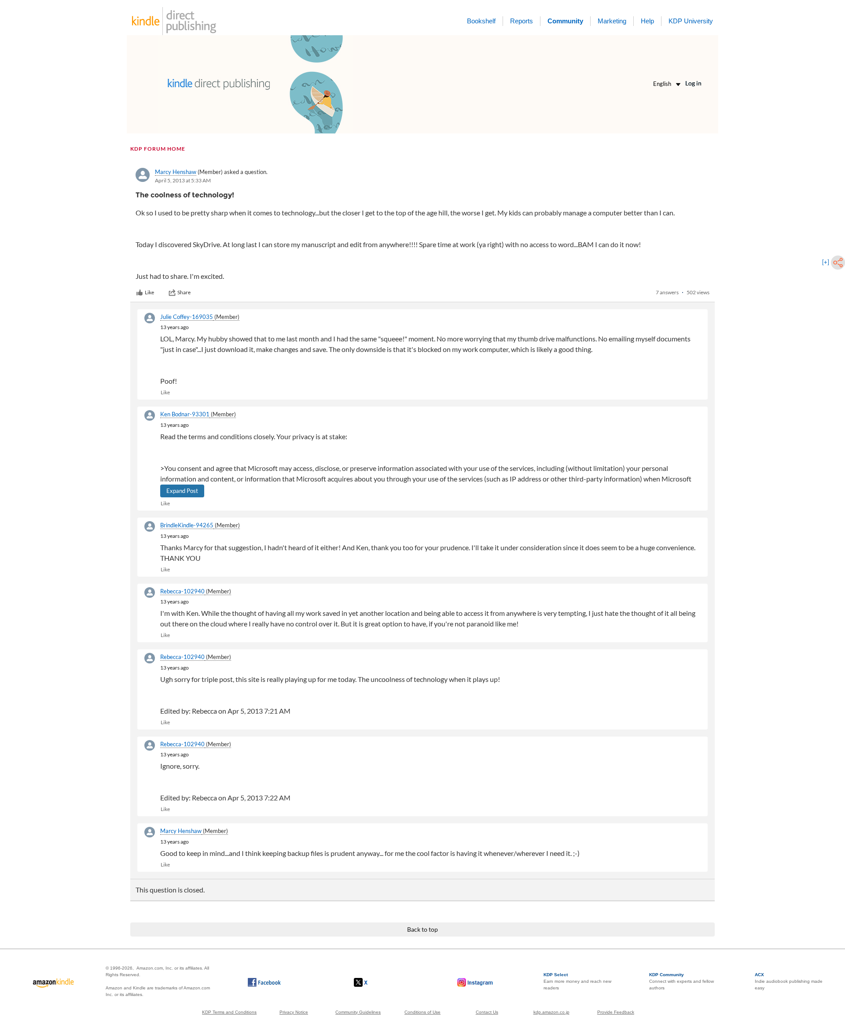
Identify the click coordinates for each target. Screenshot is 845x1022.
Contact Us (487, 1012)
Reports (521, 21)
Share (184, 292)
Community (565, 21)
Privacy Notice (293, 1012)
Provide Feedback (615, 1012)
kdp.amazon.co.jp (551, 1012)
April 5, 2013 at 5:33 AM (183, 180)
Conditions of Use (422, 1012)
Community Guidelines (358, 1012)
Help (647, 21)
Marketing (612, 21)
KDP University (691, 21)
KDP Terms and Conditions (229, 1012)
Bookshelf (481, 21)
